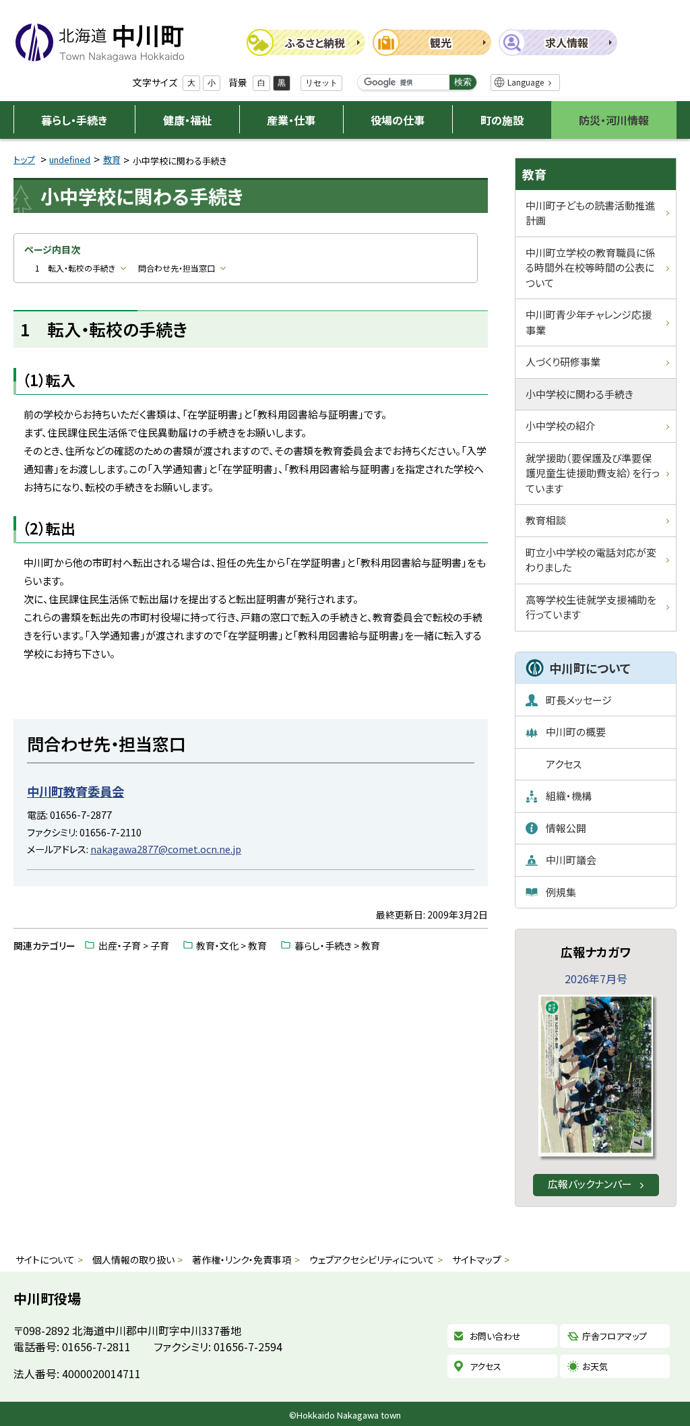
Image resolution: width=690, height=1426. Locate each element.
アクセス (485, 1366)
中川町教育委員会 (75, 791)
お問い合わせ (495, 1336)
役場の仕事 (398, 120)
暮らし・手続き (74, 120)
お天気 (595, 1366)
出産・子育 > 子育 (133, 945)
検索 (463, 82)
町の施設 (502, 120)
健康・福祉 (187, 120)
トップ (24, 159)
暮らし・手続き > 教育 (337, 945)
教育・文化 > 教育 (231, 945)
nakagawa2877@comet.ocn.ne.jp (165, 849)
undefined (69, 159)
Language (525, 82)
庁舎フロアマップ (614, 1336)
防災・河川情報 (614, 120)
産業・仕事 (291, 120)
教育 (112, 159)
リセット (321, 83)
